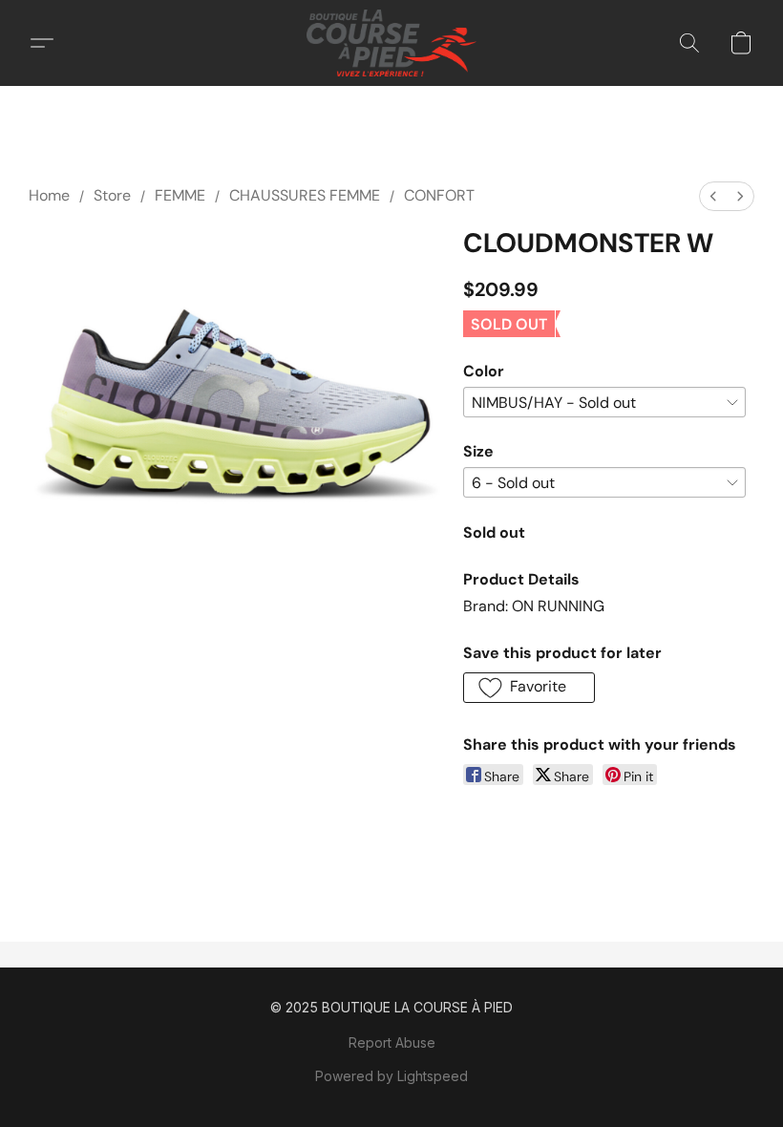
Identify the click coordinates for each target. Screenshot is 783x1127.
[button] (391, 43)
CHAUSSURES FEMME (304, 195)
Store (112, 195)
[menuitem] (713, 196)
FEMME (180, 195)
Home (49, 195)
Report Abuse (392, 1042)
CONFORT (439, 195)
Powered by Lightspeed (391, 1076)
